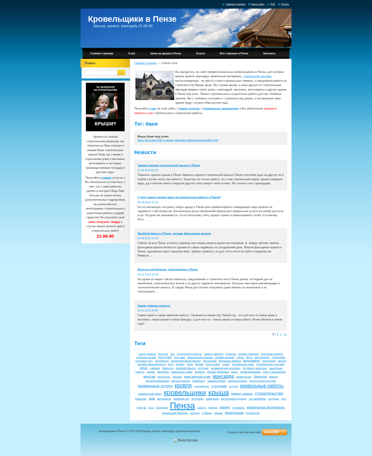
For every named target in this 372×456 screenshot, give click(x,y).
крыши (218, 413)
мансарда (223, 376)
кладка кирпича (248, 354)
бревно (180, 364)
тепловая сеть (144, 360)
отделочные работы (189, 354)
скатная (195, 413)
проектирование (250, 371)
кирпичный (269, 360)
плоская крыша (146, 357)
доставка (179, 357)
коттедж (203, 368)
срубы (226, 364)
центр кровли (147, 354)
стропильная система (257, 76)
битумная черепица (255, 368)
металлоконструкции (233, 398)
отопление (278, 357)
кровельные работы (262, 385)
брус (171, 364)
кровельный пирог (150, 393)
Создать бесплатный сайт (244, 432)
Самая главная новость (154, 305)
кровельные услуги (155, 386)
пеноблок (163, 371)
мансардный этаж (197, 376)
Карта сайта (257, 4)
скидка (212, 407)
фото (249, 357)
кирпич (282, 360)
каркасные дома (181, 371)
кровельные (243, 376)
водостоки (164, 376)
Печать (285, 4)
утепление (219, 386)
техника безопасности (151, 364)
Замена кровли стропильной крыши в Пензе (169, 165)
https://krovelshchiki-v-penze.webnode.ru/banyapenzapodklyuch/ (178, 140)
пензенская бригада (175, 413)
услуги (233, 386)
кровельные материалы (266, 407)
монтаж (149, 376)
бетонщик (197, 398)
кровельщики (185, 392)
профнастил (181, 398)
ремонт (273, 376)
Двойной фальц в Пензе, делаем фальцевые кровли (174, 233)
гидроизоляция (237, 381)
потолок (163, 354)
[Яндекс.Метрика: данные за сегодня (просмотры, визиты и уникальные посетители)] (186, 440)
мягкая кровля (180, 381)
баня (190, 364)
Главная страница (145, 63)
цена (143, 368)
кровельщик (234, 413)
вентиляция (262, 357)
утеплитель (201, 386)
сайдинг (155, 368)
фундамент (251, 360)
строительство (269, 393)
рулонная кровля (272, 354)
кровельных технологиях (221, 108)
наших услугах (189, 108)
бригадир (162, 407)
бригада (260, 376)
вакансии (140, 398)
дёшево (177, 376)
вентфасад (162, 360)
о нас (152, 108)
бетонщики (210, 360)
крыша (218, 392)
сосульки (273, 398)
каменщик (212, 398)
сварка (151, 371)
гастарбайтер (257, 398)
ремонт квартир (213, 354)
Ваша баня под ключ (153, 136)
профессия (253, 413)
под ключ (165, 357)
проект (224, 407)
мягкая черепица (218, 371)
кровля (183, 385)
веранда (200, 371)
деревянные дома (243, 364)
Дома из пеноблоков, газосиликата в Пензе (168, 269)
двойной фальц (186, 368)
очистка (141, 407)
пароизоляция (216, 381)
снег (283, 398)
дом (152, 398)
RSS (272, 4)
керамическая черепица (225, 368)
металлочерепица (157, 381)
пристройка (213, 364)
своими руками (224, 357)
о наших (106, 177)
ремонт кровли (242, 393)
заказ (234, 371)
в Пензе (207, 413)
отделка (231, 354)
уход (151, 407)
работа (201, 407)
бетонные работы (230, 360)
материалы (164, 398)
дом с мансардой (274, 371)
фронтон (168, 368)
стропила (238, 407)
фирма (199, 364)
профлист (198, 381)
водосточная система (262, 380)
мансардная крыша (200, 357)
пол (172, 354)
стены (240, 357)
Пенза (182, 406)
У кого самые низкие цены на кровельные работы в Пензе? (179, 197)
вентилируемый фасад (186, 360)
